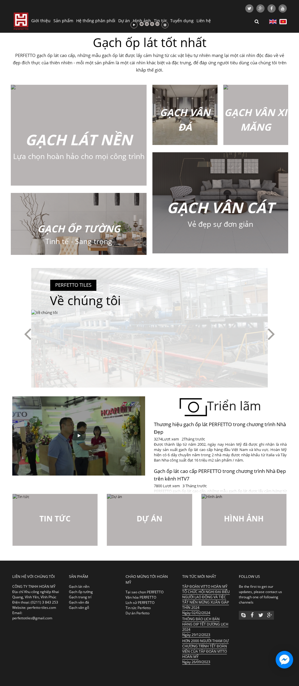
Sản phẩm (63, 20)
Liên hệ (204, 20)
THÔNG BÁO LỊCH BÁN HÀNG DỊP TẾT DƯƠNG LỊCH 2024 (205, 624)
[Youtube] (283, 8)
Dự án (124, 20)
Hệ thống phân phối (95, 20)
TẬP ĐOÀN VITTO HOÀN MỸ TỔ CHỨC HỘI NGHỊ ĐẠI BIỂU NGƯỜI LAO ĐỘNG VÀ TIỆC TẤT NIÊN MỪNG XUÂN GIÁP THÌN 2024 (206, 597)
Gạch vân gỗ (79, 607)
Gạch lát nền (79, 586)
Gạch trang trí (80, 597)
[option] (149, 333)
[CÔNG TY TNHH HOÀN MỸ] (21, 20)
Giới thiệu (41, 20)
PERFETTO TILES (73, 284)
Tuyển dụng (182, 20)
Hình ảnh (142, 20)
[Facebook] (271, 8)
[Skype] (243, 615)
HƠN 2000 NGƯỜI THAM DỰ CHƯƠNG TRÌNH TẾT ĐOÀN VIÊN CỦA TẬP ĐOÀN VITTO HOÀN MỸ (205, 648)
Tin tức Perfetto (138, 607)
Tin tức (160, 20)
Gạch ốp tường (81, 591)
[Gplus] (260, 8)
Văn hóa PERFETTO (141, 597)
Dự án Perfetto (138, 613)
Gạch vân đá (79, 602)
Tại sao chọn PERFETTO (145, 592)
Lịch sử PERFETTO (140, 602)
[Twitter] (249, 8)
